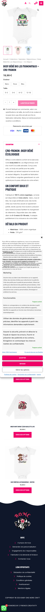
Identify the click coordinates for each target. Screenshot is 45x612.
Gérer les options (22, 370)
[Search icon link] (30, 3)
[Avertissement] (22, 584)
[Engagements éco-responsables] (22, 550)
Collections (13, 59)
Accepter (22, 358)
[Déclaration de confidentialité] (22, 572)
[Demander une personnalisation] (22, 546)
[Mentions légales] (22, 588)
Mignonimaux (31, 59)
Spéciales (22, 59)
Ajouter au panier (28, 103)
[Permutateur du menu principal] (41, 3)
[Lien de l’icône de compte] (26, 3)
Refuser (22, 364)
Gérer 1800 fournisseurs (9, 352)
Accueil (5, 59)
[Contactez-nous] (22, 558)
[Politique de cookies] (22, 576)
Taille (5, 88)
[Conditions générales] (22, 580)
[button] (42, 237)
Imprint (39, 374)
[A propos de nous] (22, 542)
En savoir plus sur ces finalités (34, 352)
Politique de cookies (10, 374)
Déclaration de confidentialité (27, 374)
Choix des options (22, 379)
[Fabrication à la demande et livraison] (22, 554)
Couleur (6, 80)
